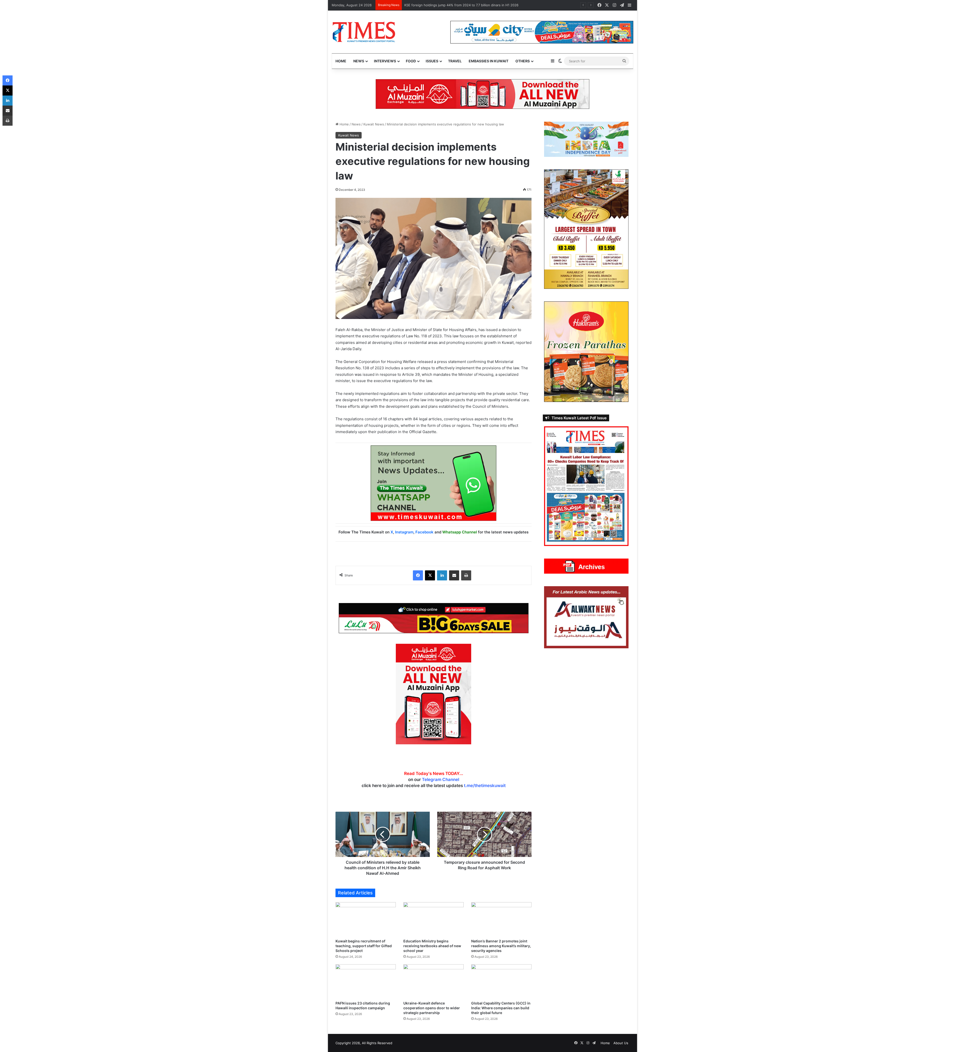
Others (522, 61)
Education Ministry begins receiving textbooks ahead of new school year (432, 946)
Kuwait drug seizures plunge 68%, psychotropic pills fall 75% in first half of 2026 (467, 5)
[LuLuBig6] (433, 618)
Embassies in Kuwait (488, 61)
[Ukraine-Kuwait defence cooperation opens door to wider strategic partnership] (433, 981)
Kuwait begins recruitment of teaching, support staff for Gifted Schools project (363, 946)
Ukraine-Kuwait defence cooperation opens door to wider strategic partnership (431, 1008)
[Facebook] (418, 575)
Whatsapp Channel (459, 532)
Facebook (424, 532)
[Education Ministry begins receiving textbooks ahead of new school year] (433, 919)
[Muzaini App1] (433, 694)
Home (340, 61)
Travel (455, 61)
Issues (432, 61)
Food (411, 61)
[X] (430, 575)
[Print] (466, 575)
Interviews (385, 61)
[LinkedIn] (442, 575)
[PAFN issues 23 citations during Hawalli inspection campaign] (365, 981)
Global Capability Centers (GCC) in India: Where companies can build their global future (500, 1008)
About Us (620, 1043)
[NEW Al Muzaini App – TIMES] (482, 94)
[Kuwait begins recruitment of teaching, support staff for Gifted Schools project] (365, 919)
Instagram (404, 532)
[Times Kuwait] (364, 32)
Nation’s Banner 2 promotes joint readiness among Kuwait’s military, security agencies (501, 946)
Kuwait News (373, 124)
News (358, 61)
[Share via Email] (454, 575)
